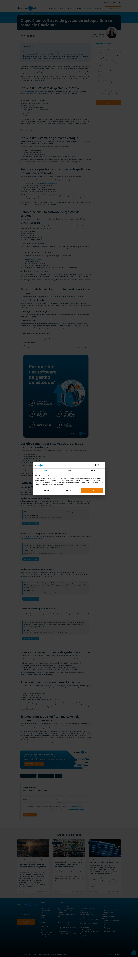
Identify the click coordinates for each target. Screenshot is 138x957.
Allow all (92, 490)
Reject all (46, 490)
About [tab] (93, 470)
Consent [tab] (45, 470)
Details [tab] (69, 470)
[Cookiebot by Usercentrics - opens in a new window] (96, 465)
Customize (68, 490)
